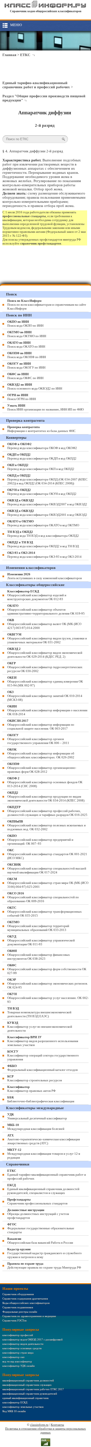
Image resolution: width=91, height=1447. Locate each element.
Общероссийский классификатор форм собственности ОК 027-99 (46, 969)
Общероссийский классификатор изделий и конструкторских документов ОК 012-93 (36, 595)
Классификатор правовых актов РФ (31, 1089)
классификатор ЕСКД (14, 1402)
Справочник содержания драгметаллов (25, 1298)
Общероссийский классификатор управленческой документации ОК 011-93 (41, 940)
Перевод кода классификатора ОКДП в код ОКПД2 (41, 456)
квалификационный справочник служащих (27, 1384)
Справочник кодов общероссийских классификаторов (45, 11)
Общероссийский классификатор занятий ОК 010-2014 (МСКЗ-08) (44, 696)
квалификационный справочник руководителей (29, 1393)
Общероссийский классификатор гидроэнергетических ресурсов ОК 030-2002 (45, 667)
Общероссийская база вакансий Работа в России (40, 1240)
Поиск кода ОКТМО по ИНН (26, 334)
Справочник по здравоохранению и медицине (29, 1316)
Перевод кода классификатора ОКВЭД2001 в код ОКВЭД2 (47, 513)
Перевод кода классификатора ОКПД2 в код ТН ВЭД (43, 544)
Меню (16, 25)
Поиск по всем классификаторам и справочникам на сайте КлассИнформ (46, 304)
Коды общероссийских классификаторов (26, 1302)
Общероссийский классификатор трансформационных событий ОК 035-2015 (44, 911)
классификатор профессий (17, 1335)
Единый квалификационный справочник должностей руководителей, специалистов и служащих (43, 1189)
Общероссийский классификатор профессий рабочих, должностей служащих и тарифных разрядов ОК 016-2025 (47, 811)
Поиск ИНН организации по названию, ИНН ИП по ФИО (45, 407)
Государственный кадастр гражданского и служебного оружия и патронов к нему (44, 1253)
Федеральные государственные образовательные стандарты (40, 1228)
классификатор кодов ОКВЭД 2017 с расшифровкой (32, 1339)
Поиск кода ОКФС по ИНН (25, 376)
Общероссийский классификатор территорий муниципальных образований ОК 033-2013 (38, 926)
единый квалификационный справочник (25, 1398)
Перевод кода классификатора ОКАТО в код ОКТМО (43, 523)
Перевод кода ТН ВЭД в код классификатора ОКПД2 (43, 534)
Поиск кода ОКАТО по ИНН (26, 344)
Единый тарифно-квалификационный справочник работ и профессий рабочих (36, 85)
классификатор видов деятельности (22, 1343)
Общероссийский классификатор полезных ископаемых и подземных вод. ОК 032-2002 (46, 825)
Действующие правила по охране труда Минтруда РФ (44, 1265)
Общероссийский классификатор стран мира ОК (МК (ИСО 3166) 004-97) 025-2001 (47, 883)
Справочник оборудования (18, 1294)
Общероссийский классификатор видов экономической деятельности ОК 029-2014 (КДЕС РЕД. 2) (44, 652)
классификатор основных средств (21, 1348)
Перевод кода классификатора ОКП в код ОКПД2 (40, 467)
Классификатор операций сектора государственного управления (43, 1055)
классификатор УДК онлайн (18, 1365)
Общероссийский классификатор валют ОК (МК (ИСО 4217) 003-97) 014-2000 (44, 624)
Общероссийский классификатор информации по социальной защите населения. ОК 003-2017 (40, 724)
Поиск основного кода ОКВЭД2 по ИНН (34, 386)
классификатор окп (13, 1357)
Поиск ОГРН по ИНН (21, 397)
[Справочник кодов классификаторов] (46, 7)
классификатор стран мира (17, 1352)
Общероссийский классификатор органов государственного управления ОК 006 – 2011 (38, 739)
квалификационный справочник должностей (28, 1380)
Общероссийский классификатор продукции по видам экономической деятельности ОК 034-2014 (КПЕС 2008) (45, 796)
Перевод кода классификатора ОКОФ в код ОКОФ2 (42, 446)
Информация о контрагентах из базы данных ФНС (41, 429)
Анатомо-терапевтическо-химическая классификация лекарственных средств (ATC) (43, 1139)
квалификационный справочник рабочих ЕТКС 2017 (33, 1389)
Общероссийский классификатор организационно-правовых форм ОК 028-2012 (41, 767)
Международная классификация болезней (35, 1127)
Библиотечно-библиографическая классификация (40, 1099)
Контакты (57, 1425)
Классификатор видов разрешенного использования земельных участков (42, 1041)
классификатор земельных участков (22, 1406)
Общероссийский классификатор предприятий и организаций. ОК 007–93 (40, 839)
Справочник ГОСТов (14, 1320)
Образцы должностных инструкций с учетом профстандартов (38, 1214)
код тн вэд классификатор (17, 1361)
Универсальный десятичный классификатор (37, 1116)
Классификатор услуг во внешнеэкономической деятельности (39, 1026)
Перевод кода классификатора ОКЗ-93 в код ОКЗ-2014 (44, 554)
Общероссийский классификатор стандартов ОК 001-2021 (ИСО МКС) (47, 854)
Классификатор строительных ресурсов (34, 1078)
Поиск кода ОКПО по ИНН (25, 323)
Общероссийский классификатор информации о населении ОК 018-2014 (47, 710)
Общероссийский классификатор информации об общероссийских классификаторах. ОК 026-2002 (40, 753)
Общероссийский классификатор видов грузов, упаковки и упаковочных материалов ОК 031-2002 (47, 638)
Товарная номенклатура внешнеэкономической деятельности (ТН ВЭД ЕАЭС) (39, 1012)
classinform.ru (39, 1425)
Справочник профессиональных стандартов (37, 1201)
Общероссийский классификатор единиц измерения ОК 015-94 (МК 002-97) (45, 681)
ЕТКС (25, 55)
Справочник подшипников (17, 1307)
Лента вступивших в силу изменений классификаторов (44, 576)
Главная (9, 55)
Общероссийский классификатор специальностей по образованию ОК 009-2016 (43, 897)
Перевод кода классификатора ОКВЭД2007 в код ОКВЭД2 (47, 502)
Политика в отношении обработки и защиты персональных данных (45, 1430)
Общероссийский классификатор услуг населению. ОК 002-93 (48, 998)
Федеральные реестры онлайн (19, 1311)
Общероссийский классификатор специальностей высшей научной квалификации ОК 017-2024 (46, 868)
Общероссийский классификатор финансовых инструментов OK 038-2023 (38, 954)
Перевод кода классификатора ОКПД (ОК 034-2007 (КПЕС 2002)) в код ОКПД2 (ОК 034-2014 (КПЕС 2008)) (47, 479)
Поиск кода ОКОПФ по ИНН (26, 355)
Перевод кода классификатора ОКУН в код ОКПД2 (41, 492)
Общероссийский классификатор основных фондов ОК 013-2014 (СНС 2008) (45, 782)
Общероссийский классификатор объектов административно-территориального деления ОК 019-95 (46, 609)
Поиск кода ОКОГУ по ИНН (26, 365)
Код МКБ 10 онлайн (14, 1411)
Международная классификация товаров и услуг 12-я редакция (43, 1153)
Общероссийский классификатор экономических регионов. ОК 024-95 (47, 983)
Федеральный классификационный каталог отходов (42, 1068)
